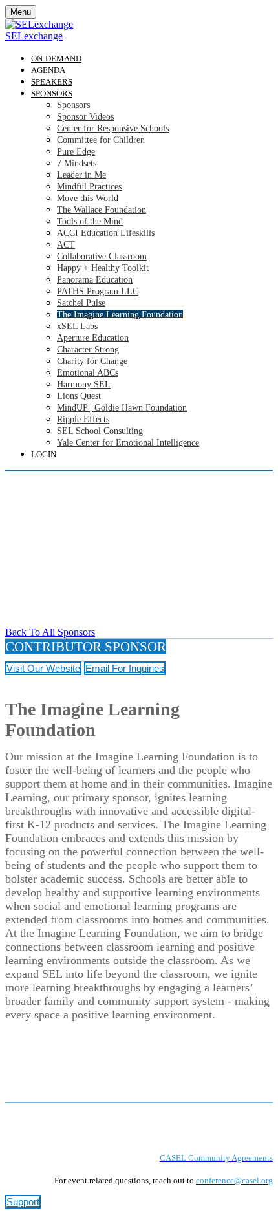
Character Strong (88, 349)
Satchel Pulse (81, 303)
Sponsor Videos (85, 117)
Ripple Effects (83, 419)
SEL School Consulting (100, 431)
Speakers (51, 82)
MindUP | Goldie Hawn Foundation (122, 408)
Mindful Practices (89, 186)
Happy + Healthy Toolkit (103, 268)
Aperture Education (93, 338)
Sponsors (51, 93)
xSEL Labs (77, 326)
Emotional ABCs (87, 373)
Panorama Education (95, 280)
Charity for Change (92, 361)
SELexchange (34, 35)
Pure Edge (76, 151)
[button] (50, 632)
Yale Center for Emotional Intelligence (128, 442)
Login (43, 454)
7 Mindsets (76, 163)
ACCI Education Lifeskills (106, 233)
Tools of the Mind (90, 221)
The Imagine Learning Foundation (120, 314)
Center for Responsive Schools (113, 128)
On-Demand (56, 58)
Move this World (87, 198)
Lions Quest (79, 396)
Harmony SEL (84, 384)
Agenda (48, 70)
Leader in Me (81, 175)
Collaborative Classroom (102, 256)
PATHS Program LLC (97, 291)
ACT (66, 245)
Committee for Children (101, 140)
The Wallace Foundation (101, 210)
